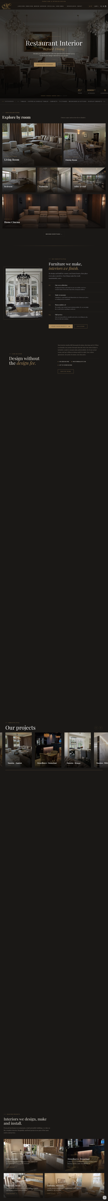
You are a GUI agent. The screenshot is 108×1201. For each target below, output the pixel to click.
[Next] (101, 728)
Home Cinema (60, 6)
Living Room (21, 6)
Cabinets (29, 101)
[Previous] (96, 728)
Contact (79, 6)
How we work (66, 371)
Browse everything (54, 234)
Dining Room (29, 6)
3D (91, 6)
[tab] (43, 96)
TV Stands (39, 101)
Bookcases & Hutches (53, 101)
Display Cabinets (70, 101)
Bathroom (43, 6)
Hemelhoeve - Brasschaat (47, 763)
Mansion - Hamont (15, 763)
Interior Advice (71, 6)
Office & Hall (51, 6)
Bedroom (36, 6)
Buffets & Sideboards (88, 101)
